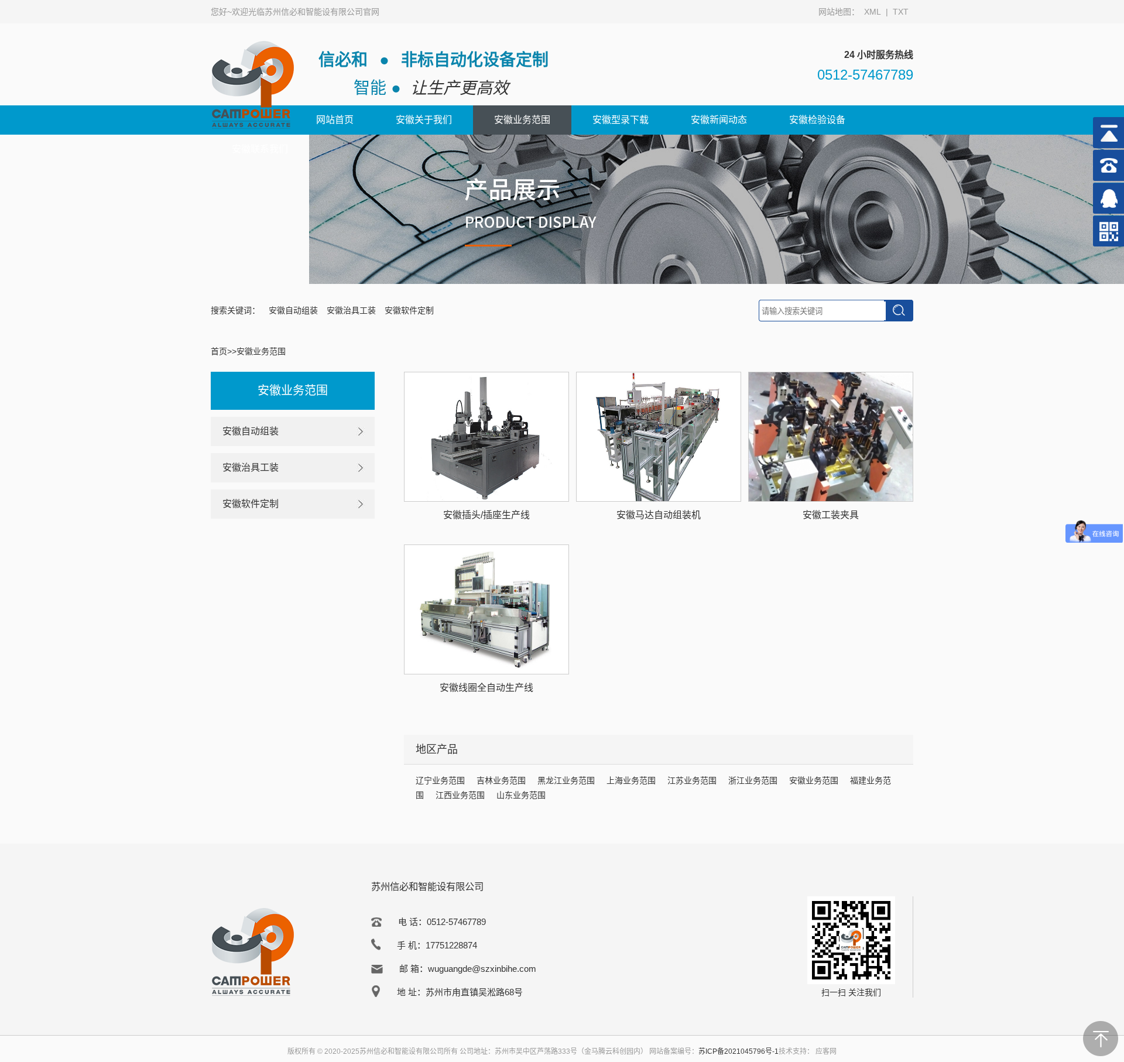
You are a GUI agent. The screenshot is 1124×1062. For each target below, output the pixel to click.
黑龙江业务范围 (566, 780)
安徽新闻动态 (719, 120)
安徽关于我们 (424, 120)
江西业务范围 (460, 795)
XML (872, 11)
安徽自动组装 (293, 310)
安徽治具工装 (351, 310)
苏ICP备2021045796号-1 (738, 1051)
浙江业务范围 (752, 780)
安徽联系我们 (260, 149)
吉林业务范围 (501, 780)
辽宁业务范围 (440, 780)
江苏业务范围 (692, 780)
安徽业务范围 (522, 120)
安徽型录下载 (620, 120)
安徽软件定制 (409, 310)
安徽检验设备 (817, 120)
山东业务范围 (521, 795)
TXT (901, 11)
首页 (219, 351)
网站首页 (335, 120)
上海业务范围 (631, 780)
